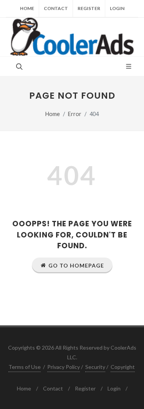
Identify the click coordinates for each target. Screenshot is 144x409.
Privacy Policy (63, 367)
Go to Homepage (76, 265)
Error (74, 114)
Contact (56, 8)
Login (117, 8)
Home (27, 8)
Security (95, 367)
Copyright (123, 367)
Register (89, 8)
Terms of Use (24, 367)
